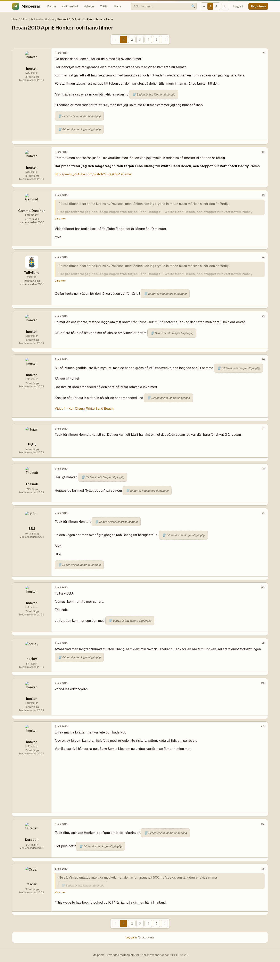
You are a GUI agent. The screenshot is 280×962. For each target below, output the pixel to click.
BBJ (31, 528)
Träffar (104, 6)
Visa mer (60, 218)
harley (32, 659)
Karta (117, 6)
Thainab (31, 484)
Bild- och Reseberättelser (37, 19)
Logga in (238, 6)
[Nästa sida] (164, 39)
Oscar (32, 884)
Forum (51, 6)
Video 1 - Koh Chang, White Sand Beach (84, 408)
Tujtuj (31, 444)
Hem (15, 19)
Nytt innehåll (69, 6)
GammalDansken (31, 211)
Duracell (32, 840)
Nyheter (89, 6)
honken (32, 68)
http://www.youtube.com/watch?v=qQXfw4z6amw (93, 174)
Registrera (258, 6)
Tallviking (31, 273)
